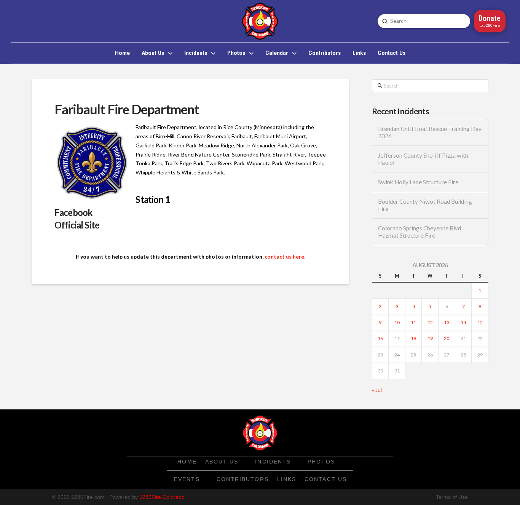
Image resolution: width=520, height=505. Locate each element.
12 (430, 322)
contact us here (284, 256)
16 (380, 338)
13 (446, 322)
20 (446, 338)
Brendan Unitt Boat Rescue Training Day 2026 (430, 132)
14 (463, 322)
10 (397, 322)
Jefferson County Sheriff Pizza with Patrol (423, 159)
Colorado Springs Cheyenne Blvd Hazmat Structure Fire (419, 232)
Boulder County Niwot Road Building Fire (425, 205)
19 (430, 338)
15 (480, 322)
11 (413, 322)
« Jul (377, 390)
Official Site (76, 224)
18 (413, 338)
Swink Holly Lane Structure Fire (418, 182)
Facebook (73, 212)
